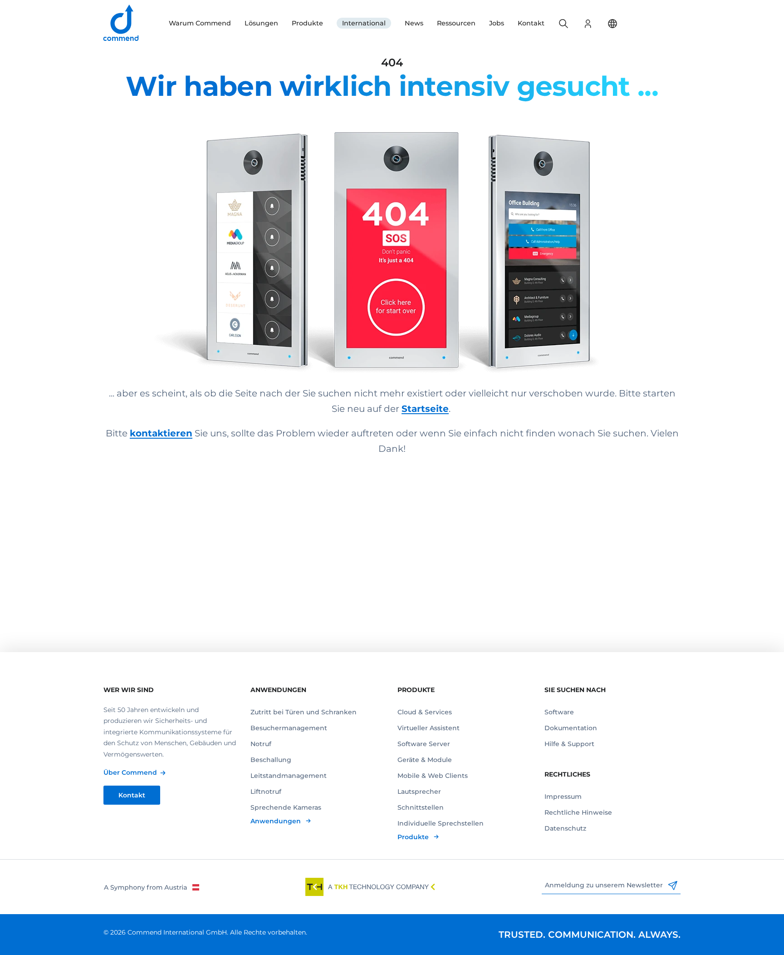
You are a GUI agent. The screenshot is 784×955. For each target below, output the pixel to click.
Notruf (260, 744)
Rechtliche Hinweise (578, 812)
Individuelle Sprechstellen (440, 823)
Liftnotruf (265, 791)
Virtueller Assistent (428, 728)
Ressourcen (456, 23)
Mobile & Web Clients (432, 776)
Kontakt (531, 23)
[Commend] (121, 23)
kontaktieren (161, 433)
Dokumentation (570, 728)
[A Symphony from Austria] (151, 887)
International (364, 23)
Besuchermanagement (288, 728)
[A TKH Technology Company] (370, 887)
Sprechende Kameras (285, 807)
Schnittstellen (420, 807)
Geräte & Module (424, 760)
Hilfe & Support (569, 744)
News (414, 23)
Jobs (496, 23)
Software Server (423, 744)
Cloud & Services (424, 712)
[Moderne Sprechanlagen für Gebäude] (392, 238)
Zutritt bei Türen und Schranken (303, 712)
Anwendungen (276, 821)
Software (559, 712)
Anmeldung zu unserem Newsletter (605, 885)
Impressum (563, 796)
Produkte (307, 23)
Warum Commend (200, 23)
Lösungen (261, 23)
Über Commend (130, 772)
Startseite (425, 408)
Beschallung (270, 760)
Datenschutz (565, 828)
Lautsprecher (419, 791)
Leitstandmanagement (288, 776)
